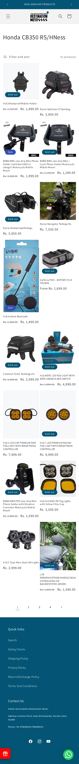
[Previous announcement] (7, 4)
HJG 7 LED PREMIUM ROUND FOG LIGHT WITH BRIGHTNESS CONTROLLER (56, 446)
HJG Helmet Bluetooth (15, 316)
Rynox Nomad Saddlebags (17, 227)
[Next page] (61, 607)
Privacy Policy (17, 667)
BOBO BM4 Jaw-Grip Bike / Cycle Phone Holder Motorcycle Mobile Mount (57, 164)
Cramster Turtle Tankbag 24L (19, 373)
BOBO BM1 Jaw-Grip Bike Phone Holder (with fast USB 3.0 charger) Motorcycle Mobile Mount (21, 165)
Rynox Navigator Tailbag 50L (56, 223)
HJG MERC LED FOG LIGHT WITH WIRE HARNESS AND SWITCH (57, 377)
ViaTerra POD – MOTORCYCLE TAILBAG (56, 281)
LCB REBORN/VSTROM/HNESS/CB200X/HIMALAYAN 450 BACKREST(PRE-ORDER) (58, 579)
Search (12, 640)
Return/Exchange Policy (23, 677)
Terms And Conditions (22, 686)
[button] (8, 16)
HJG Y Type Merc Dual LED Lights (21, 562)
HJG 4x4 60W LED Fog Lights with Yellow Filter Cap (55, 502)
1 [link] (17, 607)
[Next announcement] (71, 4)
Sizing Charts (16, 649)
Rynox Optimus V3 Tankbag (55, 109)
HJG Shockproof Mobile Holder (20, 103)
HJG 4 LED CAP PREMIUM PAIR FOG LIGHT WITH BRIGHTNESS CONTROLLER (19, 446)
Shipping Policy (18, 658)
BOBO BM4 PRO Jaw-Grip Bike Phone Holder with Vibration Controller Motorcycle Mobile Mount (20, 505)
